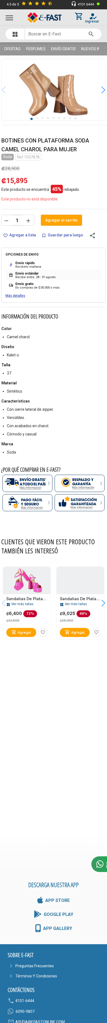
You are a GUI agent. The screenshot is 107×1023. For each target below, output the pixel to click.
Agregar (21, 632)
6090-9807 (25, 1011)
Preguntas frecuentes (34, 966)
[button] (99, 90)
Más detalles (15, 296)
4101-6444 (24, 1001)
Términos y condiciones (36, 976)
